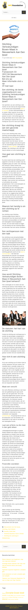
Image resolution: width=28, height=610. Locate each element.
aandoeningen (6, 415)
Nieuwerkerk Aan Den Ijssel (12, 527)
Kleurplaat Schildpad (20, 595)
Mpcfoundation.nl (14, 607)
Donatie (6, 531)
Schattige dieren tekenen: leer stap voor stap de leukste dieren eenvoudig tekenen (13, 565)
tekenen (5, 599)
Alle (11, 606)
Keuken (14, 595)
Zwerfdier (16, 599)
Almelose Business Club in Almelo (14, 533)
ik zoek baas (10, 595)
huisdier (4, 595)
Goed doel (12, 531)
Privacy (20, 606)
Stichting (4, 529)
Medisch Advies (5, 597)
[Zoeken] (24, 12)
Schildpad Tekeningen (13, 597)
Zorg (9, 599)
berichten (14, 606)
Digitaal (3, 593)
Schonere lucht (20, 597)
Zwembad (12, 599)
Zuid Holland (11, 529)
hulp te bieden (13, 146)
